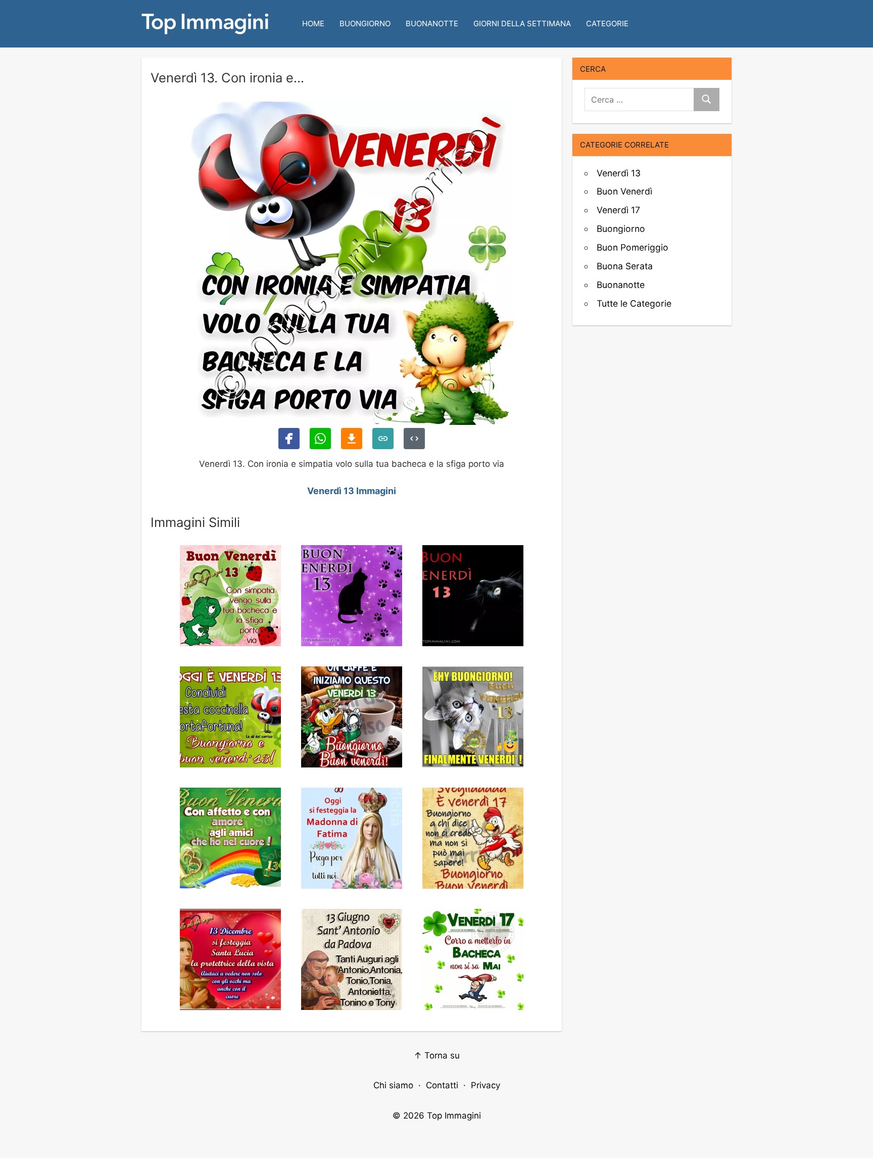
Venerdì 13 (619, 173)
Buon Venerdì (624, 191)
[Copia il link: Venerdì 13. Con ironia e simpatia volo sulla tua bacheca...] (383, 438)
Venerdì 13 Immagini (351, 491)
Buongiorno (365, 23)
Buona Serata (625, 266)
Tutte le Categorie (634, 303)
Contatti (442, 1085)
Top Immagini (454, 1116)
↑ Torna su (437, 1055)
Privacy (485, 1085)
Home (313, 23)
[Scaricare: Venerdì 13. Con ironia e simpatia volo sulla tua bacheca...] (351, 438)
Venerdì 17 (618, 210)
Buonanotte (432, 23)
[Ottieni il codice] (414, 438)
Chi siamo (393, 1085)
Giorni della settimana (522, 23)
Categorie (607, 23)
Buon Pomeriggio (632, 247)
